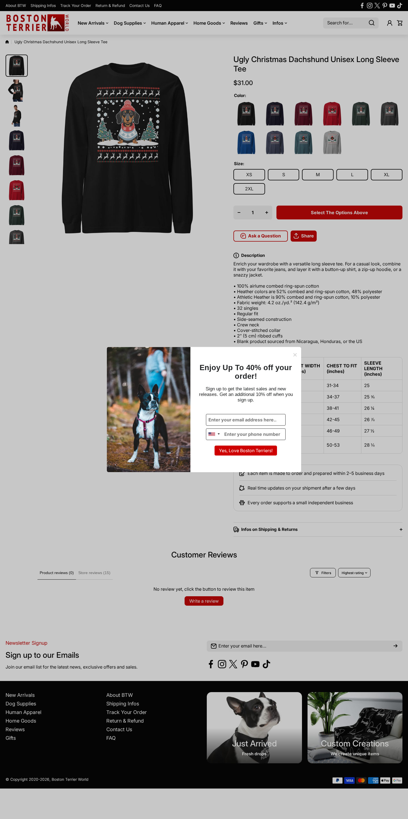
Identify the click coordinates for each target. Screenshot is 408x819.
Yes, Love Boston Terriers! (246, 450)
